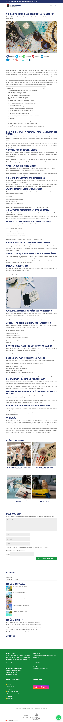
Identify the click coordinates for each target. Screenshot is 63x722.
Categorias (9, 577)
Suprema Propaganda (36, 716)
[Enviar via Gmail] (18, 59)
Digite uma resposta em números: (15, 550)
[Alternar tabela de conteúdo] (42, 88)
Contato (9, 696)
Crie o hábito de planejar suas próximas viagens (21, 116)
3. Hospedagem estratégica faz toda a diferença (21, 98)
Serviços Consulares (13, 691)
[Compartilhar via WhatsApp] (26, 56)
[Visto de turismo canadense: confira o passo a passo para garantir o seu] (9, 607)
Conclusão (12, 118)
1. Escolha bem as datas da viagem (17, 92)
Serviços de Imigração (13, 693)
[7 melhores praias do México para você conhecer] (9, 613)
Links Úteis (10, 698)
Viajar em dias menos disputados (17, 93)
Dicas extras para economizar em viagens (20, 111)
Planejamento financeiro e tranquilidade (19, 113)
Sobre (9, 684)
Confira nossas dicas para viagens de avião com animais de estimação (27, 126)
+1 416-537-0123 (37, 664)
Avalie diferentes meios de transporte (18, 97)
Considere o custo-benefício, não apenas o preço (21, 100)
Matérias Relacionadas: (18, 120)
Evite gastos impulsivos (16, 105)
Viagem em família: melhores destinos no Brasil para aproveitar (25, 121)
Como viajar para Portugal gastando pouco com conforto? (22, 629)
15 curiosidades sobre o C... (20, 592)
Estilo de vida (27, 17)
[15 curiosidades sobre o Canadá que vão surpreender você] (9, 595)
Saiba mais (9, 663)
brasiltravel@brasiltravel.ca (40, 668)
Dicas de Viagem (18, 17)
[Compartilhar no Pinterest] (36, 56)
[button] (58, 717)
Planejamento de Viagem (42, 17)
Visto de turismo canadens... (21, 605)
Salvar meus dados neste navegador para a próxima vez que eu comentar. (28, 547)
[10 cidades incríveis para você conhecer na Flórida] (9, 588)
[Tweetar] (18, 56)
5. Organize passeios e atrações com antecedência (21, 106)
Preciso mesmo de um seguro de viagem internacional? (23, 123)
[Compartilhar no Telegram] (10, 59)
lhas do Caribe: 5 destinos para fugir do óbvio (18, 632)
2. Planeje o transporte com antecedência (19, 95)
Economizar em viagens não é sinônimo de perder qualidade (24, 115)
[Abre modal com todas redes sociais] (30, 59)
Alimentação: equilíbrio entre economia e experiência (22, 103)
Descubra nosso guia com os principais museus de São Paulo (23, 622)
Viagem (9, 689)
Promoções (10, 686)
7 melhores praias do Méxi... (21, 611)
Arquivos (8, 641)
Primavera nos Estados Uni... (21, 599)
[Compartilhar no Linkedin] (45, 56)
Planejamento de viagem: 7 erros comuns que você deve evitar (25, 125)
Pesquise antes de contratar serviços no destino (21, 110)
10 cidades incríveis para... (20, 586)
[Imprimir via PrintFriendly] (25, 59)
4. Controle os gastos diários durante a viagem (20, 102)
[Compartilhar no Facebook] (10, 56)
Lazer (32, 17)
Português (10, 720)
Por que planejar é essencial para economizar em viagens (23, 90)
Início (8, 682)
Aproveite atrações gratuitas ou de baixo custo (21, 108)
